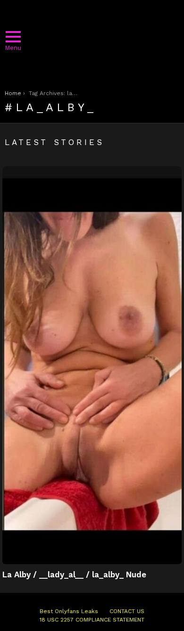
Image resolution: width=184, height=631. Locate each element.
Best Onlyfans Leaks (69, 611)
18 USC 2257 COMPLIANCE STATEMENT (92, 619)
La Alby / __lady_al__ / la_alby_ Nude (74, 574)
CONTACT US (126, 611)
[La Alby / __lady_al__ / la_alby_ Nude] (92, 365)
